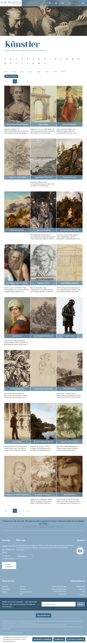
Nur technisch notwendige (42, 639)
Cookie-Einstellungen (59, 586)
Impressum (62, 594)
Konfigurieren (59, 639)
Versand (22, 589)
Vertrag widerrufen (43, 615)
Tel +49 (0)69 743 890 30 (8, 550)
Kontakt (82, 594)
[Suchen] (49, 3)
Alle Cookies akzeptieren (75, 639)
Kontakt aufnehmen (9, 566)
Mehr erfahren (22, 556)
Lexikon (4, 592)
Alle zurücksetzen (11, 76)
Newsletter (5, 589)
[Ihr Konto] (56, 3)
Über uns (82, 589)
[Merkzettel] (62, 3)
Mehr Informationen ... (9, 641)
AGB (83, 592)
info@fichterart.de (8, 546)
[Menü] (83, 3)
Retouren (5, 586)
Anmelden (81, 604)
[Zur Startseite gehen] (11, 3)
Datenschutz (81, 586)
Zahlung (22, 586)
